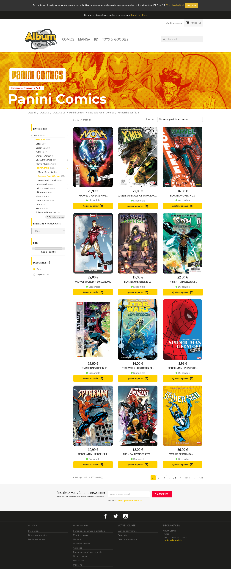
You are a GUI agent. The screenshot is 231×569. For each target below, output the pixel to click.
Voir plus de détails (175, 5)
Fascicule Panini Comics (51, 175)
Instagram (125, 516)
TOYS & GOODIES (115, 39)
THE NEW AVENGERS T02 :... (138, 454)
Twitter (115, 516)
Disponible (43, 274)
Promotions (33, 530)
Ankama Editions (45, 200)
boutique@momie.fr (172, 540)
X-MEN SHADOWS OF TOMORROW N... (137, 195)
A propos (77, 547)
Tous (39, 269)
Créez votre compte (127, 539)
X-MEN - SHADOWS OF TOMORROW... (182, 281)
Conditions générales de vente (87, 551)
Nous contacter (80, 556)
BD (96, 39)
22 (174, 477)
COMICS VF (42, 139)
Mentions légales (81, 535)
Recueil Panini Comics (50, 180)
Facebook (105, 516)
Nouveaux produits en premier (180, 119)
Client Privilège (139, 14)
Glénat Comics (44, 192)
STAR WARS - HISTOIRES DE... (138, 368)
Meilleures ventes (36, 539)
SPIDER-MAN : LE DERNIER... (93, 454)
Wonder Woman (44, 155)
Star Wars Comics (46, 159)
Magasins (77, 564)
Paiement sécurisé (81, 543)
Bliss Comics (42, 196)
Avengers (41, 151)
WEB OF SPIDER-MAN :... (182, 454)
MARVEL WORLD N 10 (182, 195)
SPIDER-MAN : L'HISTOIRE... (183, 368)
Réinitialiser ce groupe (56, 217)
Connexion (123, 535)
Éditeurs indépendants (48, 212)
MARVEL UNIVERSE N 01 (137, 281)
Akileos (40, 204)
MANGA (84, 39)
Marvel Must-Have (46, 163)
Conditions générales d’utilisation (89, 530)
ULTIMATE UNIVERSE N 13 (93, 368)
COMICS (68, 39)
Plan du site (78, 560)
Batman (41, 143)
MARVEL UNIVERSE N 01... (93, 195)
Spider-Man (43, 147)
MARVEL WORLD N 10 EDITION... (93, 281)
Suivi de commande (127, 530)
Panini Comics (45, 167)
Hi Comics (42, 208)
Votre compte (126, 525)
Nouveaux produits (37, 535)
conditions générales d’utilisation (128, 500)
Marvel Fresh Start (47, 172)
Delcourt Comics (45, 188)
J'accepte (191, 5)
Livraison (77, 539)
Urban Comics (44, 184)
